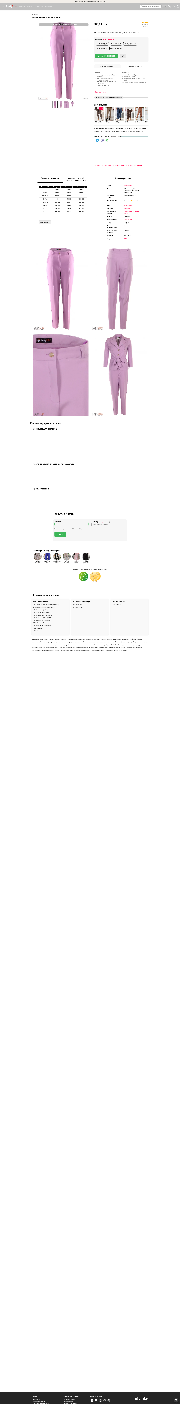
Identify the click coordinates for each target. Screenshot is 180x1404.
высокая (127, 208)
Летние (130, 166)
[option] (55, 104)
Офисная (139, 166)
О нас (35, 1396)
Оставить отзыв (45, 222)
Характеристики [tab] (123, 178)
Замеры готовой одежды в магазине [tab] (76, 179)
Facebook (92, 1401)
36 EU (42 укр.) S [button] (116, 44)
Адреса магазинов (39, 1402)
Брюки (98, 166)
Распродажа (39, 7)
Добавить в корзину (106, 56)
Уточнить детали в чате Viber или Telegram (70, 529)
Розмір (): (101, 522)
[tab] (107, 66)
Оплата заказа (68, 1402)
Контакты (48, 7)
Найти (164, 6)
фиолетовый (128, 205)
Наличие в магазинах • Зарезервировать (109, 97)
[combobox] (153, 6)
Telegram (105, 1401)
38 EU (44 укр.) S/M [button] (130, 44)
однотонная (128, 219)
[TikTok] (100, 1400)
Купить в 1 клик (100, 92)
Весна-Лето (107, 166)
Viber (109, 1401)
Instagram (96, 1401)
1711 (125, 239)
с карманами (128, 211)
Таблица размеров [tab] (50, 178)
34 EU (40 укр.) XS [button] (102, 44)
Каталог (22, 7)
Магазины (30, 7)
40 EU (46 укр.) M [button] (102, 48)
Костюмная (128, 186)
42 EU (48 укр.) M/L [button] (116, 48)
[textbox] (150, 6)
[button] (4, 6)
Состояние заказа (69, 1399)
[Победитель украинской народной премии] (95, 582)
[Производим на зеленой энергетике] (83, 580)
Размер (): (105, 39)
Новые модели (119, 166)
